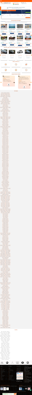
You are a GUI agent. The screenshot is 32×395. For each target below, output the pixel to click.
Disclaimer (2, 372)
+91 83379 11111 (16, 4)
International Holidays (11, 370)
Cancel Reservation (3, 375)
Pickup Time (25, 14)
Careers (2, 373)
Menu (1, 1)
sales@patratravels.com (24, 3)
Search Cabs (27, 17)
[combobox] (8, 393)
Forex (9, 371)
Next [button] (31, 35)
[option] (4, 35)
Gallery (1, 374)
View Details (12, 33)
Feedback (0, 13)
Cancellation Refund (3, 371)
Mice (9, 373)
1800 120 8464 (16, 3)
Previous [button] (0, 35)
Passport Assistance (11, 375)
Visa (9, 374)
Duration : (10, 14)
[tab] (23, 10)
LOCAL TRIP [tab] (9, 10)
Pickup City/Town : (3, 14)
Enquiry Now (0, 8)
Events (9, 372)
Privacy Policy (2, 370)
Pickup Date (17, 14)
